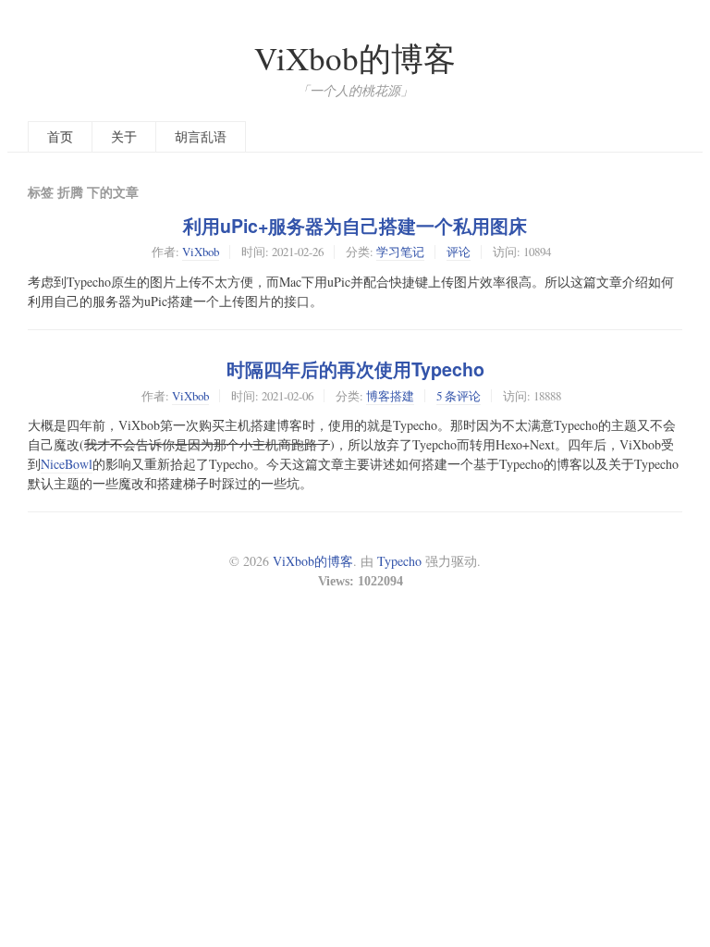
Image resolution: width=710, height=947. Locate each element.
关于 (124, 136)
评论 (459, 251)
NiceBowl (66, 464)
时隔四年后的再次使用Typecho (355, 369)
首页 (60, 136)
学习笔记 (400, 251)
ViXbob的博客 (355, 58)
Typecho (399, 561)
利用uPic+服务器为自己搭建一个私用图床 (355, 226)
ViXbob (200, 251)
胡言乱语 (200, 136)
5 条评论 (458, 395)
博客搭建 (390, 395)
